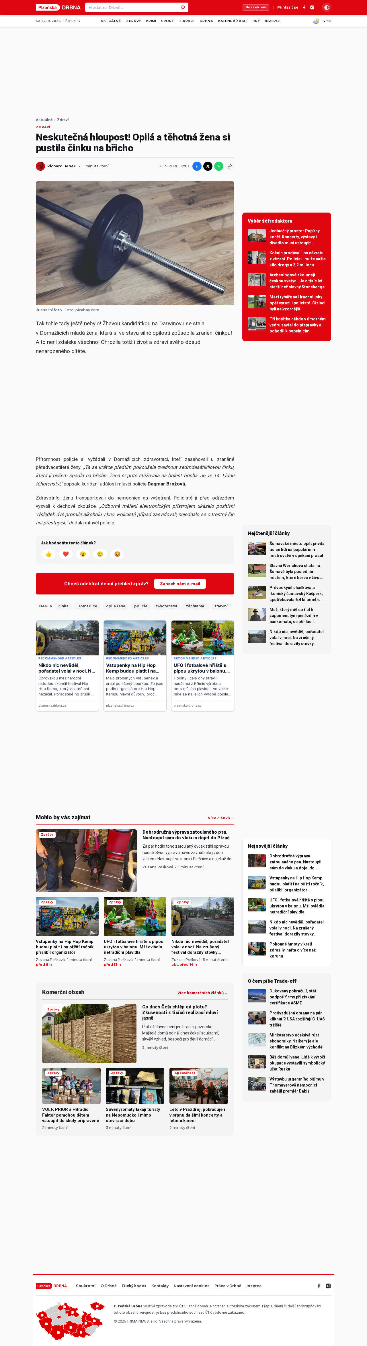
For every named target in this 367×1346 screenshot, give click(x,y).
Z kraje (186, 21)
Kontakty (160, 1286)
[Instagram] (312, 7)
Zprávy (133, 21)
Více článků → (221, 818)
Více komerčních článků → (202, 993)
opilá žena (115, 606)
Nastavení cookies (191, 1286)
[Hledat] (183, 7)
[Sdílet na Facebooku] (197, 166)
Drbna (206, 21)
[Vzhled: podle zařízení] (326, 7)
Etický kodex (134, 1286)
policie (140, 606)
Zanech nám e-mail (180, 583)
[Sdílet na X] (207, 166)
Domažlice (87, 606)
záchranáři (196, 606)
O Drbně (109, 1286)
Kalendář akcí (232, 21)
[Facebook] (304, 7)
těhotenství (166, 606)
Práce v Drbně (227, 1286)
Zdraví (63, 120)
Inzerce (272, 21)
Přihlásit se (287, 7)
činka (63, 606)
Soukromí (85, 1286)
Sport (167, 21)
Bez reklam (255, 7)
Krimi (151, 21)
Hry (256, 21)
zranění (221, 606)
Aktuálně (111, 21)
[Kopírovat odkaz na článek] (229, 166)
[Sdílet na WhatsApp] (218, 166)
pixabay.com (87, 310)
